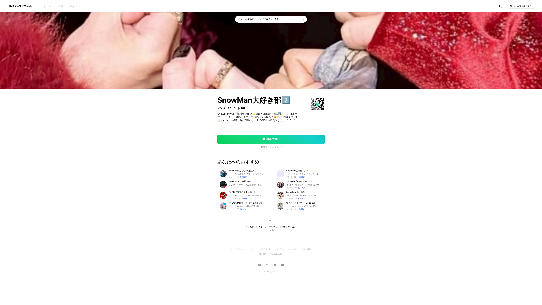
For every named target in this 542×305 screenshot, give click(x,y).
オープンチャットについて (244, 249)
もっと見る (271, 230)
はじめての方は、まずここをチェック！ (260, 19)
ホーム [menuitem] (47, 6)
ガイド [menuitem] (73, 6)
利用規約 (265, 254)
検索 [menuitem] (60, 6)
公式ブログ (282, 249)
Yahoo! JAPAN (277, 254)
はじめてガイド (266, 249)
